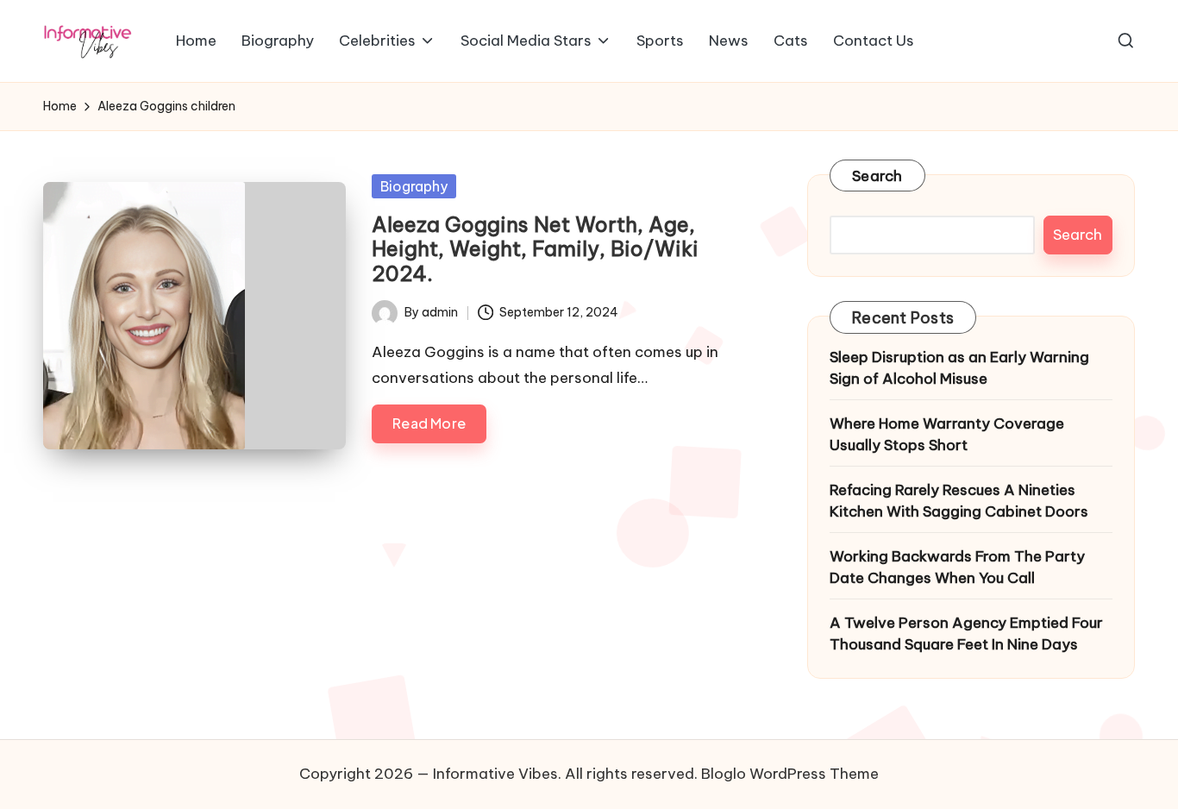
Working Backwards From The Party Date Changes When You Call (957, 567)
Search (877, 175)
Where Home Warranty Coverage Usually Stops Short (947, 434)
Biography (414, 186)
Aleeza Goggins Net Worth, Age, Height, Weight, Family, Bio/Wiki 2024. (535, 249)
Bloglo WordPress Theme (790, 773)
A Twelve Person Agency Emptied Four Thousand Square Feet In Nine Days (966, 634)
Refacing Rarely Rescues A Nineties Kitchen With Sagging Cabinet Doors (959, 501)
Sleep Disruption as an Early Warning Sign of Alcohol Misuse (959, 368)
